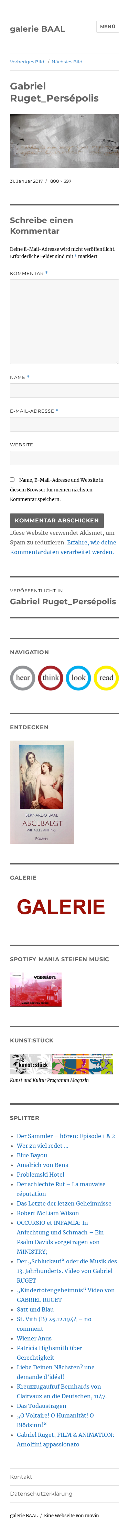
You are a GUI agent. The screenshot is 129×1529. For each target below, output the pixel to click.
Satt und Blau (35, 1309)
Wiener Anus (34, 1338)
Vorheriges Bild (27, 61)
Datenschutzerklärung (41, 1493)
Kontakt (21, 1477)
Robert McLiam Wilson (48, 1213)
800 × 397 (61, 181)
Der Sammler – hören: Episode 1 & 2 (66, 1136)
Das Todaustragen (41, 1405)
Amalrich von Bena (42, 1164)
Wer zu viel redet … (42, 1145)
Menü (107, 26)
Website (21, 444)
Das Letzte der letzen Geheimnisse (64, 1203)
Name (20, 377)
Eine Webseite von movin (71, 1516)
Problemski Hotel (40, 1174)
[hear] (22, 677)
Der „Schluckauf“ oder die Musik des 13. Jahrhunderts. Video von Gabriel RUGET (67, 1271)
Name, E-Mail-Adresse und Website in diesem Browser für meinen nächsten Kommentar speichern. (57, 489)
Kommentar (29, 273)
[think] (50, 677)
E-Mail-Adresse (34, 411)
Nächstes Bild (67, 61)
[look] (78, 677)
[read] (106, 677)
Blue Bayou (32, 1155)
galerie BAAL (37, 29)
